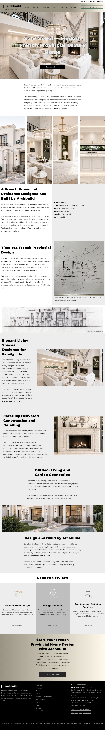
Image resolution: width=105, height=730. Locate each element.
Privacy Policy (71, 723)
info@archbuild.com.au (84, 687)
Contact (38, 708)
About (38, 694)
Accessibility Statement (59, 723)
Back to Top (99, 723)
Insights (38, 702)
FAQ (37, 705)
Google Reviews (85, 713)
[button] (12, 150)
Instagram (74, 713)
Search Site (40, 711)
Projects (39, 685)
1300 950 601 (98, 1)
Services (39, 688)
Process (38, 691)
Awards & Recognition (42, 696)
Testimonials (40, 699)
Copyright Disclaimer (83, 723)
